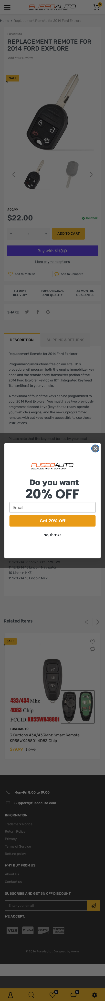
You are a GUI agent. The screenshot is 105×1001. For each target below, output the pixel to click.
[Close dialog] (95, 448)
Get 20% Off (52, 521)
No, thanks (52, 534)
